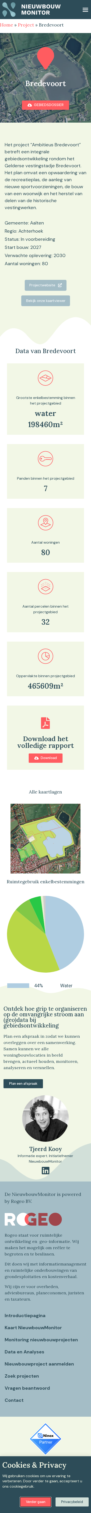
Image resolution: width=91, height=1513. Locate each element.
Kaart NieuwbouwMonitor (33, 1328)
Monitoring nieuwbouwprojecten (41, 1340)
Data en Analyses (24, 1352)
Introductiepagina (25, 1315)
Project (26, 25)
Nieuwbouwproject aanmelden (39, 1364)
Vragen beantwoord (27, 1388)
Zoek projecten (22, 1376)
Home (6, 25)
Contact (14, 1400)
